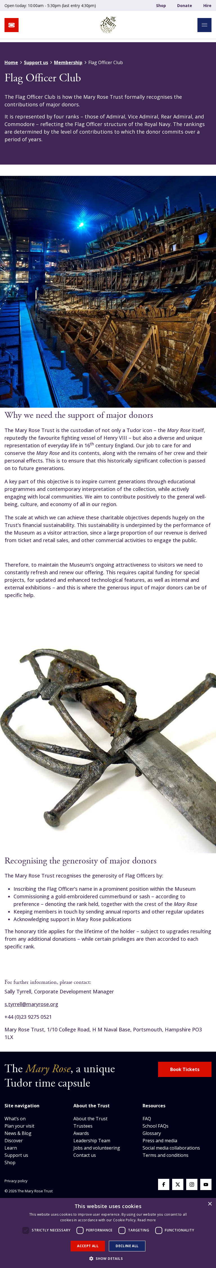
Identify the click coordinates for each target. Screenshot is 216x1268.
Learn (10, 1148)
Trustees (83, 1126)
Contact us (84, 1155)
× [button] (210, 1204)
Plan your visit (19, 1126)
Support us (36, 62)
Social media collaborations (171, 1148)
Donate (184, 5)
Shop (161, 5)
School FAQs (155, 1126)
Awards (81, 1133)
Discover (13, 1140)
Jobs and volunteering (96, 1148)
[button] (108, 1258)
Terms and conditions (165, 1155)
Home (11, 62)
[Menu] (204, 25)
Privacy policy (16, 1180)
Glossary (152, 1133)
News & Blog (18, 1133)
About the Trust (90, 1119)
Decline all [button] (127, 1246)
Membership (68, 62)
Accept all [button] (87, 1246)
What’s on (15, 1119)
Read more (147, 1220)
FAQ (147, 1119)
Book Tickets (184, 1069)
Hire (207, 5)
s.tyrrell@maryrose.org (31, 1004)
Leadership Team (91, 1140)
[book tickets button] (11, 25)
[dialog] (108, 1233)
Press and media (160, 1140)
